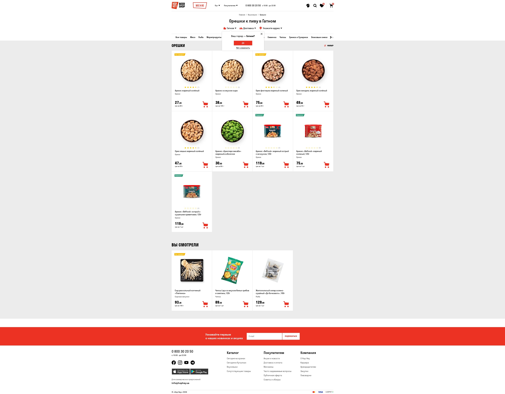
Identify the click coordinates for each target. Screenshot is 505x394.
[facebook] (174, 362)
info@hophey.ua (180, 383)
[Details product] (192, 70)
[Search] (315, 5)
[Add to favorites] (205, 104)
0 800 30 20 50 (253, 5)
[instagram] (180, 362)
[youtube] (186, 362)
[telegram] (193, 362)
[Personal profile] (308, 5)
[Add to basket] (205, 304)
